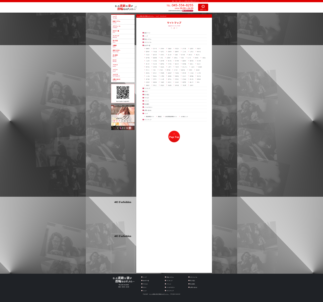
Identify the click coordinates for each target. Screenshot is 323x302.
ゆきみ (155, 82)
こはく (193, 67)
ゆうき (184, 73)
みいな (191, 79)
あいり (191, 82)
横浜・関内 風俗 (176, 1)
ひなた (177, 79)
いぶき (162, 79)
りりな (169, 64)
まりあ (147, 79)
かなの (147, 82)
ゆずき (184, 82)
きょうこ (185, 67)
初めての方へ (116, 50)
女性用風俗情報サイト (171, 116)
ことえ (184, 51)
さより (184, 76)
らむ (154, 70)
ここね (147, 76)
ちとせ (155, 64)
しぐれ (199, 73)
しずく (169, 67)
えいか (169, 54)
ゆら (198, 82)
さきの (169, 51)
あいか (177, 64)
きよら (198, 54)
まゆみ (169, 76)
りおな (177, 73)
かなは (184, 79)
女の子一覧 (116, 31)
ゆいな (199, 51)
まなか (162, 85)
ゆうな (147, 67)
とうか (176, 70)
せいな (169, 60)
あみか (184, 60)
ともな (155, 60)
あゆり (177, 51)
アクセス (115, 65)
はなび (169, 73)
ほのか (147, 51)
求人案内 (115, 55)
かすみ (155, 67)
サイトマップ (147, 119)
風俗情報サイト (150, 116)
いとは (191, 73)
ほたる (191, 60)
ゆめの (147, 48)
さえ (162, 57)
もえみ (198, 70)
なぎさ (191, 48)
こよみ (147, 60)
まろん (169, 79)
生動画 (114, 46)
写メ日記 (115, 41)
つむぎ (184, 85)
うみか (190, 70)
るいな (199, 76)
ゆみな (177, 76)
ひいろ (155, 48)
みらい (155, 73)
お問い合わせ (116, 79)
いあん (204, 57)
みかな (147, 73)
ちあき (169, 48)
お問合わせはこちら (188, 10)
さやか (162, 48)
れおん (155, 76)
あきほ (155, 57)
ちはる (169, 85)
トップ (115, 17)
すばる (162, 73)
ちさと (162, 51)
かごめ (199, 60)
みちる (177, 85)
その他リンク (184, 116)
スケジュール (116, 26)
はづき (162, 60)
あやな (162, 64)
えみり (191, 85)
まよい (199, 64)
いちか (161, 70)
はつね (147, 57)
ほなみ (199, 79)
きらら (190, 54)
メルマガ (116, 75)
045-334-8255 (124, 285)
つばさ (162, 82)
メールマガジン (148, 107)
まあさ (147, 85)
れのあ (184, 64)
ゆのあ (191, 76)
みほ (176, 54)
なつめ (177, 60)
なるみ (200, 67)
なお (182, 57)
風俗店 (160, 116)
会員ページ (203, 9)
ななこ (191, 64)
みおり (199, 48)
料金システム (116, 21)
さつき (184, 48)
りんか (147, 54)
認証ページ (147, 33)
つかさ (177, 67)
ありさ (155, 54)
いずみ (162, 76)
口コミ (115, 60)
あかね (183, 70)
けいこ (147, 70)
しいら (189, 57)
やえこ (155, 85)
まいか (147, 64)
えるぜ (168, 57)
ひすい (155, 79)
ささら (162, 54)
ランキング (116, 36)
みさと (169, 82)
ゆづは (168, 70)
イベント (115, 70)
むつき (183, 54)
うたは (155, 51)
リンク (146, 113)
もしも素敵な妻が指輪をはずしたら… (159, 294)
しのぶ (191, 51)
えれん (176, 57)
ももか (177, 82)
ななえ (162, 67)
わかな (196, 57)
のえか (177, 48)
